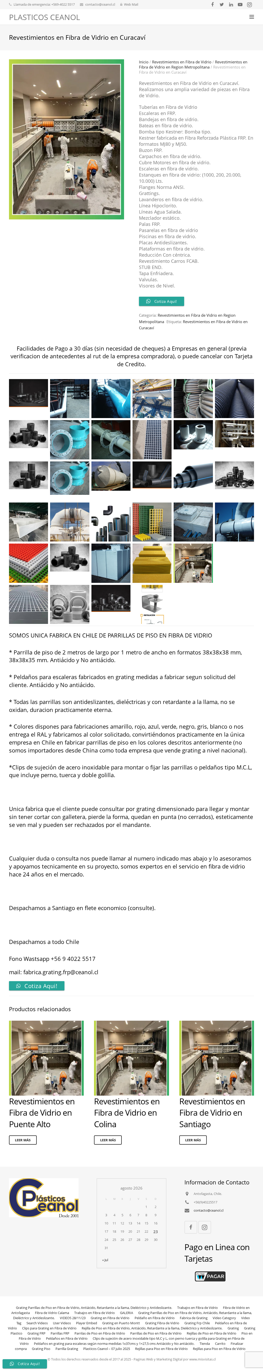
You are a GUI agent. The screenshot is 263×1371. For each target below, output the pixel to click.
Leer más (23, 1140)
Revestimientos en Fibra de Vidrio (181, 61)
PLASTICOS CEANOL (44, 17)
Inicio (143, 61)
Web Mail (131, 4)
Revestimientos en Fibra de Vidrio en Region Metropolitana (193, 64)
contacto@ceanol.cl (100, 4)
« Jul (105, 1260)
